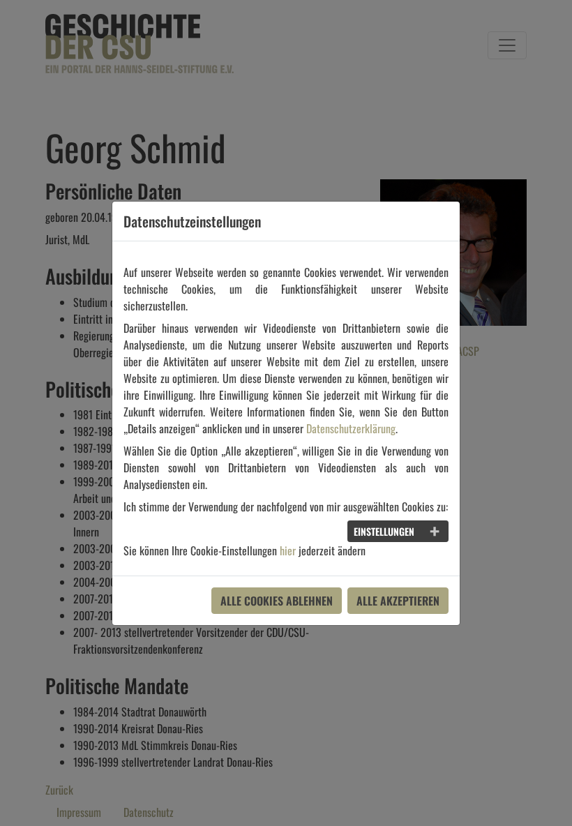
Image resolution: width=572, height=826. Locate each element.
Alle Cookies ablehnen (276, 600)
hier (288, 550)
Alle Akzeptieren (397, 600)
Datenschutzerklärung (351, 428)
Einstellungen (384, 531)
